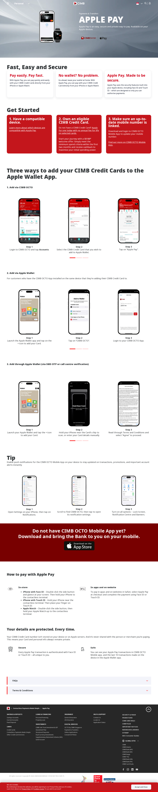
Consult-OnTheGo (71, 735)
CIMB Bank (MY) (127, 749)
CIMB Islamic (126, 747)
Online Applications (71, 732)
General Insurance (71, 718)
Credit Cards (11, 730)
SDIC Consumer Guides (130, 736)
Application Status (99, 722)
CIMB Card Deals (128, 764)
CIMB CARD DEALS (128, 721)
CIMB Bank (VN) (127, 759)
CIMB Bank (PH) (127, 762)
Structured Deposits (42, 732)
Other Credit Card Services (16, 735)
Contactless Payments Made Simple (26, 708)
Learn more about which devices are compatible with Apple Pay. (27, 129)
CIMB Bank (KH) (127, 752)
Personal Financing (42, 718)
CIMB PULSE (126, 724)
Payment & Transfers (71, 730)
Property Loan (40, 720)
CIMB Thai (125, 757)
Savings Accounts (13, 718)
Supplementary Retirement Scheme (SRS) (49, 737)
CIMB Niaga (126, 754)
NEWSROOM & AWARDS (130, 730)
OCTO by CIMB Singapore (73, 727)
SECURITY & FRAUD (129, 715)
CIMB (124, 745)
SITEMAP (125, 733)
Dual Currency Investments (45, 735)
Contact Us (97, 718)
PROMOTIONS (127, 718)
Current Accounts (12, 720)
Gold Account (40, 740)
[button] (72, 440)
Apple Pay (46, 708)
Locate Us (96, 720)
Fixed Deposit (11, 722)
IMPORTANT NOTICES (130, 727)
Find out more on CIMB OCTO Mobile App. (127, 143)
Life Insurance (69, 720)
